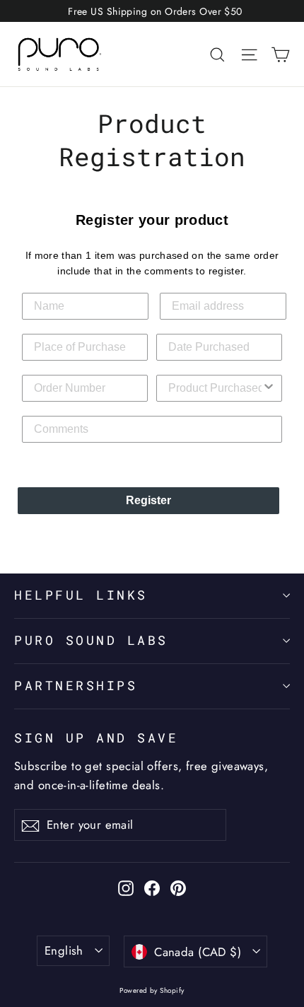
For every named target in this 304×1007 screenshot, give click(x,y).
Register (148, 500)
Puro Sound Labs (91, 640)
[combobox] (215, 388)
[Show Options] (269, 388)
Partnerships (75, 685)
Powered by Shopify (151, 990)
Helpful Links (81, 595)
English (64, 950)
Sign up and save (96, 738)
